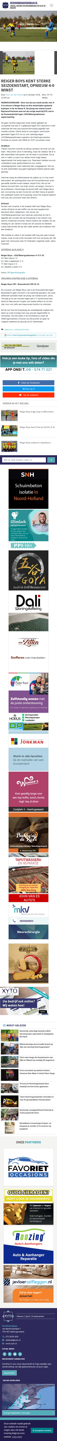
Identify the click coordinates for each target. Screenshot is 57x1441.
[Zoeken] (51, 459)
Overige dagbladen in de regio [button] (16, 1413)
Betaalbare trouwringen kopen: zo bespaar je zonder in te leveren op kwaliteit (35, 1126)
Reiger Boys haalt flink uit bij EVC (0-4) (37, 427)
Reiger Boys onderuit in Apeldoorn (35, 442)
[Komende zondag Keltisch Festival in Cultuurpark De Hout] (10, 1115)
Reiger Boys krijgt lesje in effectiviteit (37, 411)
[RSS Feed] (20, 1354)
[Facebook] (4, 1354)
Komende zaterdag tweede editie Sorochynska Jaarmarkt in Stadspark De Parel (36, 1034)
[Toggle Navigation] (52, 5)
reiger (6, 329)
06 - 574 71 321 (39, 369)
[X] (9, 1354)
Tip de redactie (30, 395)
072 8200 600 (12, 1336)
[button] (1, 62)
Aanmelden (9, 1373)
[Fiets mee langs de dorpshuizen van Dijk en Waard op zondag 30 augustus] (10, 1062)
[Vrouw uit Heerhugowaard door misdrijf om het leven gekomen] (10, 1088)
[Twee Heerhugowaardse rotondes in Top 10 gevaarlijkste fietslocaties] (10, 1101)
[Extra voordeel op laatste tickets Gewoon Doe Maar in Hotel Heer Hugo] (10, 1075)
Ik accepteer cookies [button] (42, 1430)
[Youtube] (15, 1354)
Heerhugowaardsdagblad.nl (24, 3)
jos (11, 329)
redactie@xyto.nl (13, 1340)
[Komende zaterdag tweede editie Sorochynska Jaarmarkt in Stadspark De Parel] (10, 1035)
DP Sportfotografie (16, 272)
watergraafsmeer (21, 329)
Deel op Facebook (30, 382)
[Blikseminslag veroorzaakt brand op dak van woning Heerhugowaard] (10, 1049)
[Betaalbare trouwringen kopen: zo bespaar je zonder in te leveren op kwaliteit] (10, 1128)
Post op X (30, 389)
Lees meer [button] (17, 1437)
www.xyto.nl (11, 1343)
